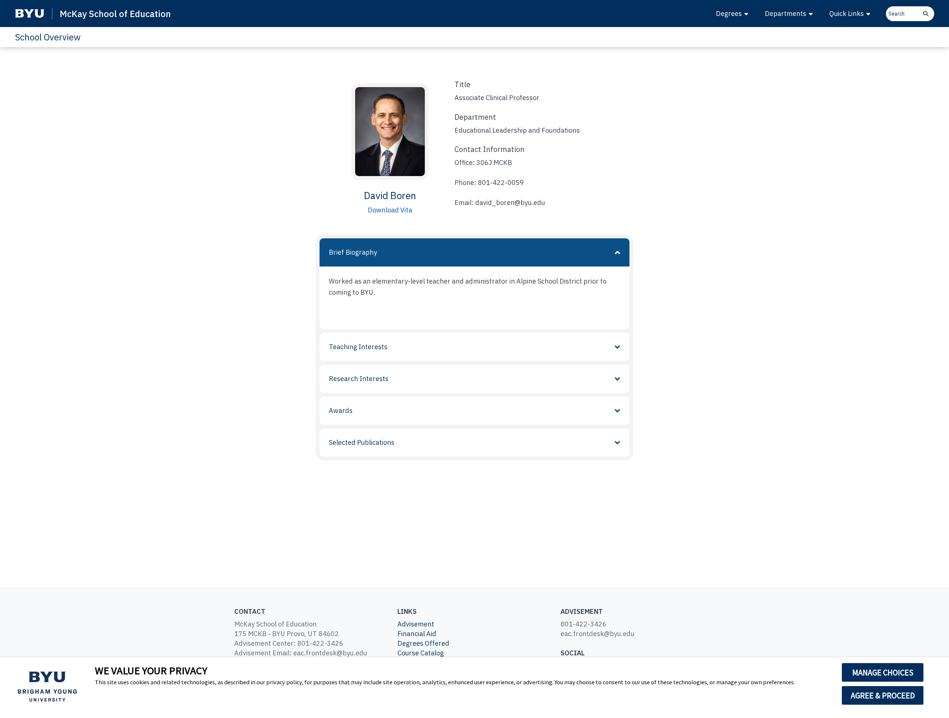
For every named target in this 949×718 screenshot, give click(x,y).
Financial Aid (416, 633)
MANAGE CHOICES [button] (882, 672)
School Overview (47, 37)
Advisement (415, 624)
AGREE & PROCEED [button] (883, 695)
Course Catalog (420, 653)
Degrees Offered (423, 643)
